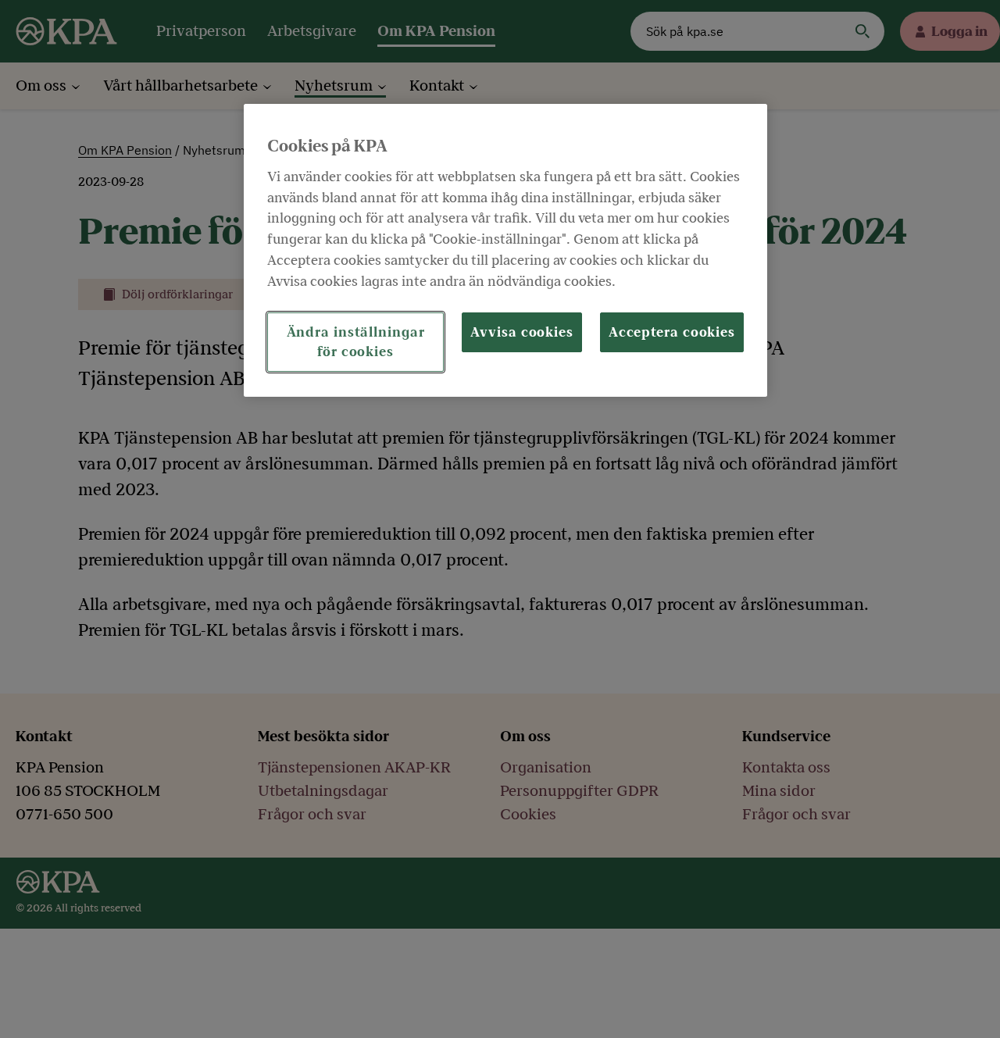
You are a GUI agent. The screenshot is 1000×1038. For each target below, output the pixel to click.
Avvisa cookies (521, 332)
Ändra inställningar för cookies (356, 342)
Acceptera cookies (672, 332)
